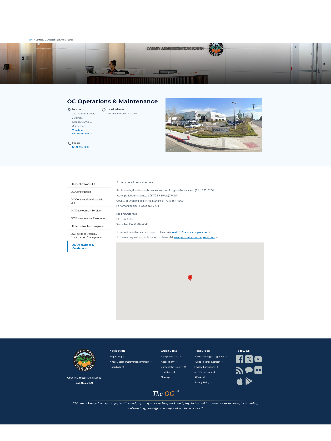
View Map (77, 129)
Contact (39, 39)
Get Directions (81, 133)
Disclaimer (166, 372)
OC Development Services (86, 210)
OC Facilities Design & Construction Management (87, 235)
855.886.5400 (84, 382)
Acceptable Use (170, 356)
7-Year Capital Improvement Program (129, 361)
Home (30, 39)
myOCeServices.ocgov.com (190, 232)
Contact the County (172, 366)
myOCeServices (203, 372)
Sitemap (165, 377)
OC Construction (81, 191)
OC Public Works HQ (84, 183)
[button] (190, 278)
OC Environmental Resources (88, 218)
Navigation (117, 350)
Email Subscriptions (205, 366)
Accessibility (168, 361)
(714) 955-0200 (80, 146)
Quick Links (169, 350)
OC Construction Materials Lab (87, 201)
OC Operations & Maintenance (59, 39)
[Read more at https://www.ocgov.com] (84, 360)
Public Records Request (207, 361)
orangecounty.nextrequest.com (194, 237)
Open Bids (115, 366)
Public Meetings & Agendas (209, 356)
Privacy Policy (202, 382)
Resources (202, 350)
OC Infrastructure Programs (87, 225)
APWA (198, 377)
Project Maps (116, 356)
